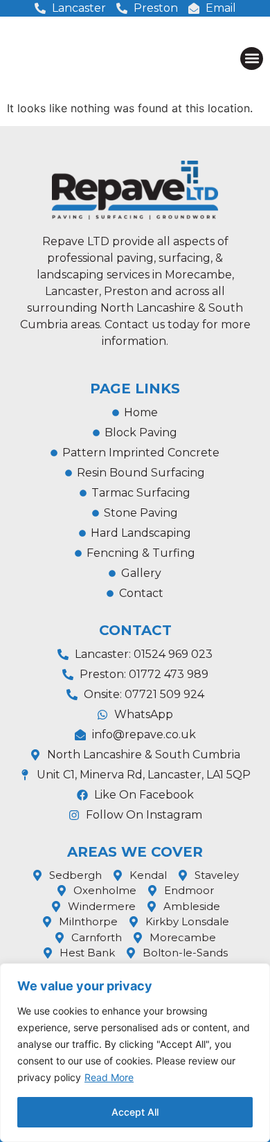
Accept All (135, 1112)
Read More (109, 1077)
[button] (251, 58)
